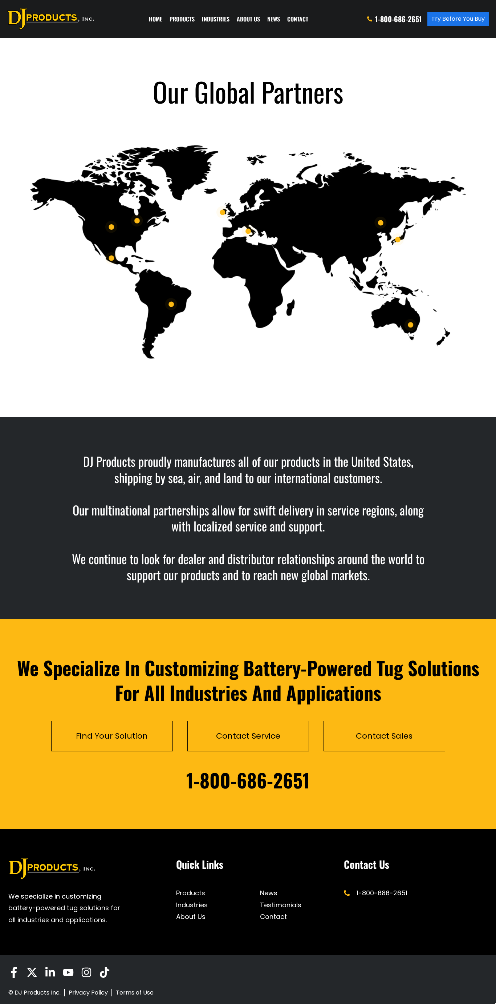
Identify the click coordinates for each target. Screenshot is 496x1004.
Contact (297, 19)
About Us (248, 19)
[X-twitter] (32, 972)
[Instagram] (86, 972)
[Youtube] (68, 972)
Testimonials (280, 904)
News (273, 19)
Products (182, 19)
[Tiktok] (104, 972)
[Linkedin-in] (50, 972)
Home (155, 19)
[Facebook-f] (13, 972)
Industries (215, 19)
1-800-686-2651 (248, 780)
